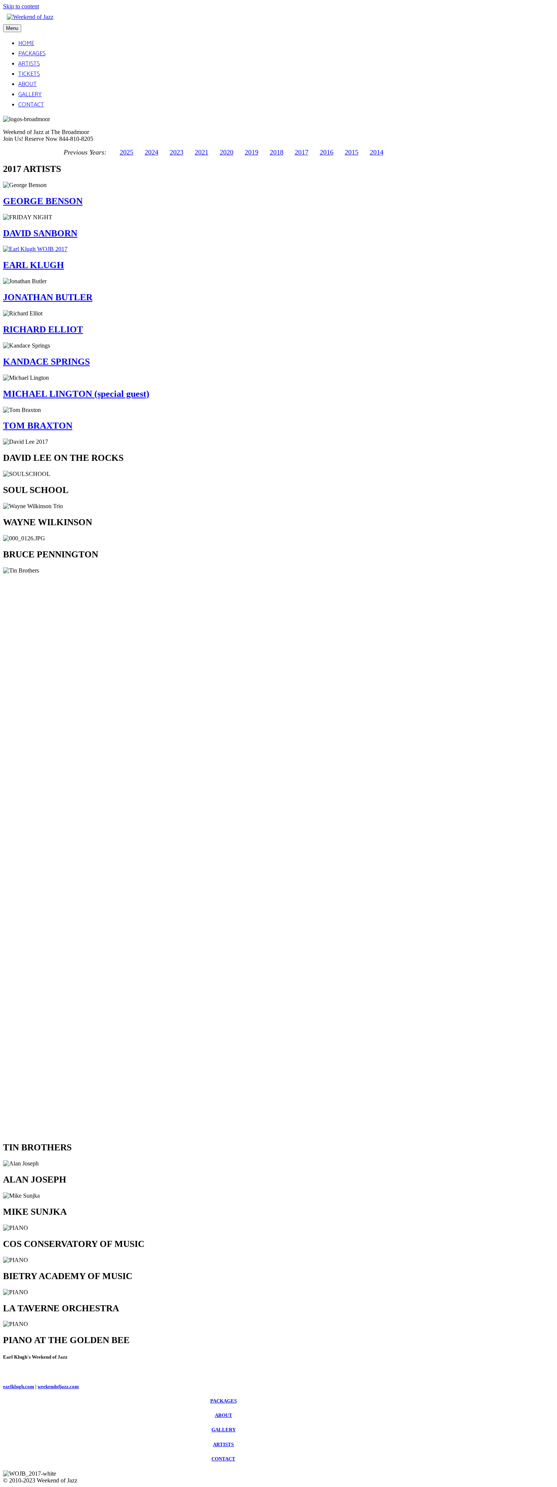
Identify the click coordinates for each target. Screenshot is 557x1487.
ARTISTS (223, 1444)
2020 (226, 152)
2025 (126, 152)
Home (26, 43)
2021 (201, 152)
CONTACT (223, 1459)
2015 (351, 152)
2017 (301, 152)
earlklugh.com (18, 1386)
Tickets (29, 74)
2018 (276, 152)
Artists (29, 64)
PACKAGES (223, 1401)
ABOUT (223, 1415)
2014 (376, 152)
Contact (31, 105)
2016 (326, 152)
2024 (151, 152)
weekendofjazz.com (58, 1386)
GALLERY (223, 1429)
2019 (251, 152)
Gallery (30, 94)
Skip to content (21, 6)
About (27, 84)
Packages (31, 53)
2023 (176, 152)
